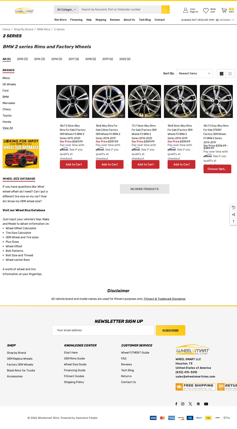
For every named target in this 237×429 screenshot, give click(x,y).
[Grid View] (221, 73)
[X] (191, 403)
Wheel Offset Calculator (21, 228)
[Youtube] (206, 403)
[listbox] (194, 73)
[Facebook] (176, 403)
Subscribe (170, 330)
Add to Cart (74, 164)
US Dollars (225, 20)
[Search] (165, 9)
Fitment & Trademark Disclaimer (165, 299)
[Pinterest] (199, 403)
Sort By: (168, 73)
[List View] (230, 73)
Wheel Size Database (30, 210)
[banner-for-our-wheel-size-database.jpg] (21, 153)
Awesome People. (87, 417)
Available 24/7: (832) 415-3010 (197, 20)
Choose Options (218, 169)
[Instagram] (183, 403)
